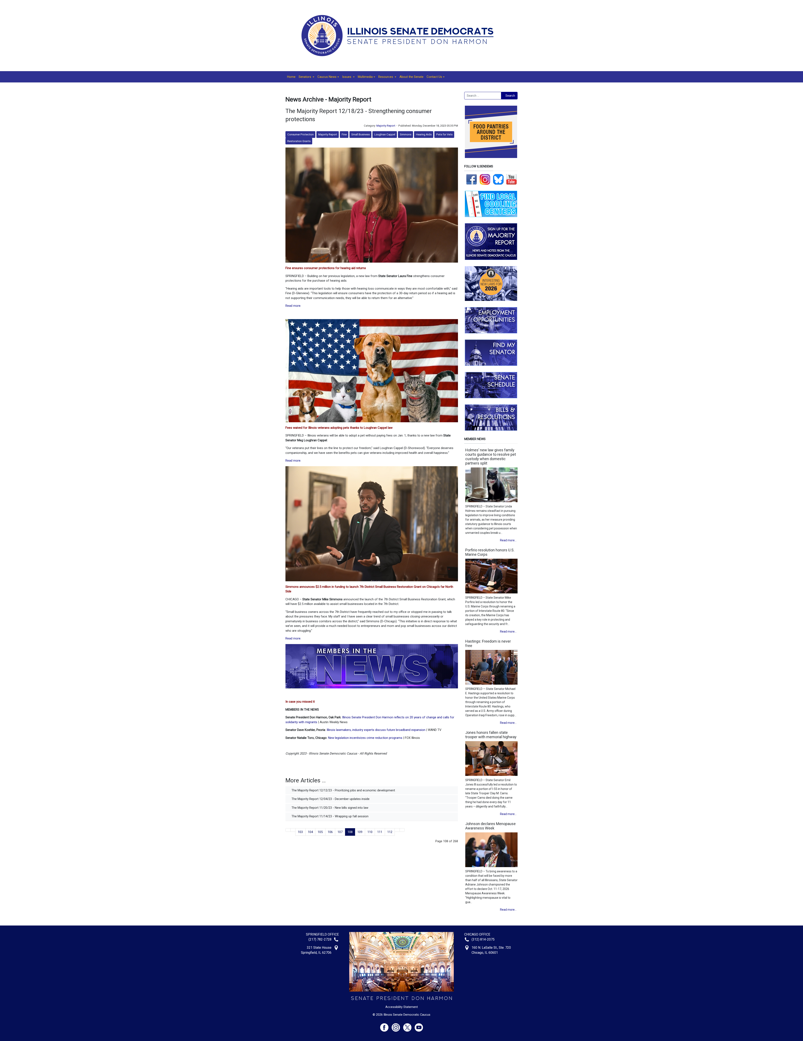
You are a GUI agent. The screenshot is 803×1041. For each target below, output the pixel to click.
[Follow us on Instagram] (485, 179)
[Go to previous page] (293, 830)
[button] (306, 77)
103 (300, 832)
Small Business (360, 134)
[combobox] (482, 95)
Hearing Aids (424, 134)
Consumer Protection (300, 134)
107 (340, 832)
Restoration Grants (299, 141)
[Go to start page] (288, 830)
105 (320, 832)
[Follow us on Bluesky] (498, 179)
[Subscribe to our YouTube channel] (511, 179)
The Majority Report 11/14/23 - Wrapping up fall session (329, 816)
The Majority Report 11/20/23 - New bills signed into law (329, 808)
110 (369, 832)
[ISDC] (400, 35)
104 (310, 832)
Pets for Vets (444, 134)
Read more (292, 306)
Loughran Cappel (384, 134)
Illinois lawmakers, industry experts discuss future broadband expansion (376, 730)
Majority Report (385, 125)
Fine (344, 134)
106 (330, 832)
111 (379, 832)
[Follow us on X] (409, 1025)
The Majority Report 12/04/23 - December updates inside (330, 799)
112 (389, 832)
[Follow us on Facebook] (471, 179)
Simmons (405, 134)
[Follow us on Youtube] (419, 1025)
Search (510, 96)
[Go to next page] (397, 830)
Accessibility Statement (401, 1007)
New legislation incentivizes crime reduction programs (365, 738)
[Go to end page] (402, 830)
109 (359, 832)
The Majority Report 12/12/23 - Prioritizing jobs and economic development (343, 790)
